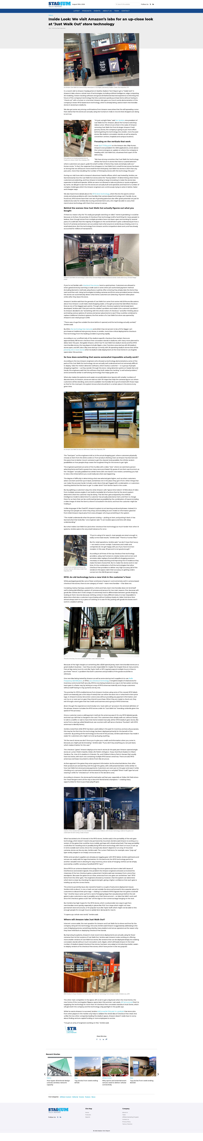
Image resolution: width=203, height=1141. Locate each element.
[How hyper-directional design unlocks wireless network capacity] (143, 1066)
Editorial (104, 1078)
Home (87, 1112)
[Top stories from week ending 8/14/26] (88, 1066)
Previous (45, 1074)
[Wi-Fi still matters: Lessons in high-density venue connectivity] (115, 1066)
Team (116, 11)
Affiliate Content (65, 1097)
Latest (76, 11)
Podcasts (86, 11)
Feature (132, 1078)
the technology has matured (81, 329)
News (48, 1078)
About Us (107, 11)
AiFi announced (127, 1002)
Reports (87, 1117)
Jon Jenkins (119, 120)
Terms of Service (127, 1124)
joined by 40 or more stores (74, 350)
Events (97, 11)
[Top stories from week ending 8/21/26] (60, 1066)
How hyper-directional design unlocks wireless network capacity (141, 1083)
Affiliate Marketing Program (130, 1117)
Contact (125, 11)
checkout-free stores (91, 285)
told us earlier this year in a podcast (111, 1011)
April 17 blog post (105, 145)
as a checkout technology (99, 681)
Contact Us (125, 1119)
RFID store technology (100, 194)
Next (158, 1074)
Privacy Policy (126, 1121)
